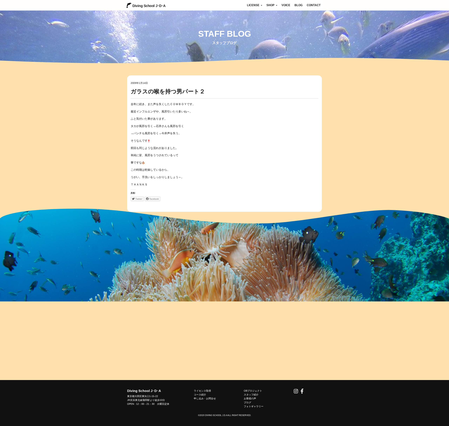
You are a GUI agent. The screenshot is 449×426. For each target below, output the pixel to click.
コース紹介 (200, 394)
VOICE (286, 5)
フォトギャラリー (253, 406)
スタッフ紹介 (251, 394)
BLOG (298, 5)
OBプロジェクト (253, 390)
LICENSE (253, 5)
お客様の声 (250, 398)
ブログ (247, 402)
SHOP (270, 5)
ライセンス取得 (202, 390)
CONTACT (314, 5)
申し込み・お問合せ (205, 398)
